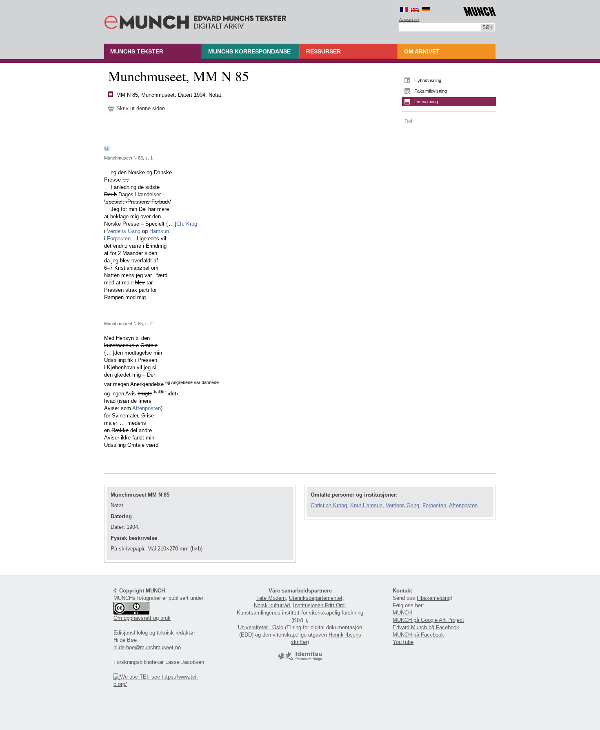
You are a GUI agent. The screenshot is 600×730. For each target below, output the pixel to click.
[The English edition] (415, 9)
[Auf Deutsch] (426, 9)
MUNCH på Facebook (418, 635)
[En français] (404, 9)
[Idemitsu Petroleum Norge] (300, 659)
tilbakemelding (434, 598)
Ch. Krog (186, 224)
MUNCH (402, 613)
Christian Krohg (329, 505)
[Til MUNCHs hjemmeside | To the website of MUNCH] (479, 10)
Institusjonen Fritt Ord (318, 605)
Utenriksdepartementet (315, 598)
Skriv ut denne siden (140, 108)
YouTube (403, 642)
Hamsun (159, 231)
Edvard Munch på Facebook (426, 627)
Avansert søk (409, 20)
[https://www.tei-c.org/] (160, 684)
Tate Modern (271, 598)
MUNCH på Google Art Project (428, 620)
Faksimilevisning (430, 91)
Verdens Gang (123, 231)
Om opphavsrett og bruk (142, 618)
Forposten (119, 238)
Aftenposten (146, 408)
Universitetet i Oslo (260, 627)
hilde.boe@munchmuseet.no (147, 647)
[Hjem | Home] (195, 20)
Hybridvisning (427, 80)
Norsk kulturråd (272, 605)
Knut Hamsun (366, 505)
